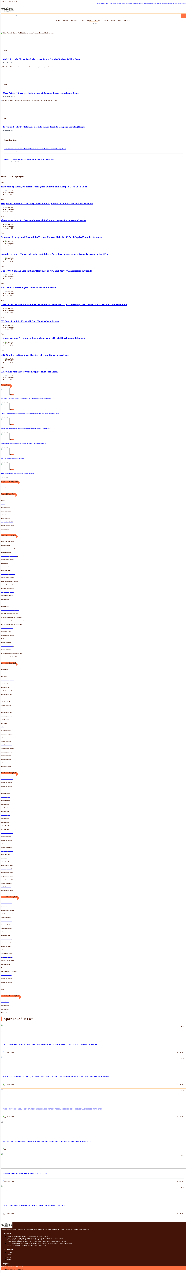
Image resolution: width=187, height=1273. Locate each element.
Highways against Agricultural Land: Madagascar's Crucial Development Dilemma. (43, 338)
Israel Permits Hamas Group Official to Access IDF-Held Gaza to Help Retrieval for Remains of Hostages (26, 398)
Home (58, 20)
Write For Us (4, 1266)
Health (113, 20)
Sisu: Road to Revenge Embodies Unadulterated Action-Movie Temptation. (27, 1240)
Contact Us (127, 20)
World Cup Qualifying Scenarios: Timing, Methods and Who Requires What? (29, 159)
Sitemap (21, 1266)
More (119, 20)
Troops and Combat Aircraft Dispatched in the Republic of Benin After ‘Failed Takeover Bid (47, 203)
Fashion (89, 20)
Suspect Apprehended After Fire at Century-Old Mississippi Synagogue (17, 473)
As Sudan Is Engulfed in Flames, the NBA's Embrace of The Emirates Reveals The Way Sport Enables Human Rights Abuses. (30, 413)
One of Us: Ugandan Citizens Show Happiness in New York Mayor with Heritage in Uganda (46, 271)
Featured (97, 20)
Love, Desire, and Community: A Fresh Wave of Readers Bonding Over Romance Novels (108, 3)
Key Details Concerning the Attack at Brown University (28, 287)
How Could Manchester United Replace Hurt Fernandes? (29, 371)
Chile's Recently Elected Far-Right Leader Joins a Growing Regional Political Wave (41, 59)
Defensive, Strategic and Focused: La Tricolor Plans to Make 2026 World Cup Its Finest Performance (51, 237)
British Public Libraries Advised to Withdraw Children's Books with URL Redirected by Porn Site (23, 443)
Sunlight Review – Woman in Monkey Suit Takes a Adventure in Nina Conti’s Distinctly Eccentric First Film (55, 254)
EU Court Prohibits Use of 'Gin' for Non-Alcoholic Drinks (30, 321)
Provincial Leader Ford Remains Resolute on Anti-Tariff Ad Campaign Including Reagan (44, 127)
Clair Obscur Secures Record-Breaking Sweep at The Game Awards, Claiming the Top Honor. (35, 149)
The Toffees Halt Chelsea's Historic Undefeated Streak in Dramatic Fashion (27, 1236)
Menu (95, 23)
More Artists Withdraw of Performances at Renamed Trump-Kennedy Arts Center (41, 93)
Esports (82, 20)
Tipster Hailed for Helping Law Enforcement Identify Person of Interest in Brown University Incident (35, 1238)
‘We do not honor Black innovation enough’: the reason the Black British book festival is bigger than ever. (26, 428)
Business (74, 20)
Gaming (105, 20)
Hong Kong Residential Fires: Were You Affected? (12, 458)
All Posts (65, 20)
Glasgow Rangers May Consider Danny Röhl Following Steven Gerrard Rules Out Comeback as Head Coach (37, 1241)
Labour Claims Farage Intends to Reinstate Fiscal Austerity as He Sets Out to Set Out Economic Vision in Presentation (39, 1243)
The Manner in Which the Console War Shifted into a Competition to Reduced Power (43, 220)
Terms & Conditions (13, 1266)
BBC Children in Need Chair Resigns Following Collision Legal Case (35, 355)
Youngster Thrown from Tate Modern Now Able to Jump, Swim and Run (27, 1245)
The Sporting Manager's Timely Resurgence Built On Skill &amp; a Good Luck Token (44, 186)
